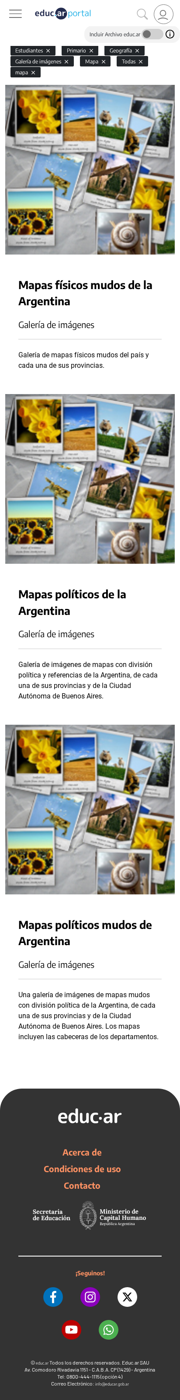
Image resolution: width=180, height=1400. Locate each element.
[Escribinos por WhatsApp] (108, 1330)
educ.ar (42, 1363)
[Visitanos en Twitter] (127, 1297)
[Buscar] (142, 14)
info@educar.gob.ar (112, 1384)
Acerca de (82, 1152)
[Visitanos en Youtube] (71, 1330)
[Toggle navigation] (8, 5)
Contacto (82, 1185)
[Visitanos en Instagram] (90, 1297)
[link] (163, 14)
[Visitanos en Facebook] (53, 1297)
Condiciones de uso (82, 1168)
